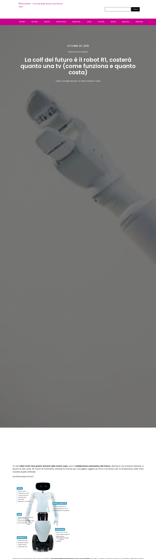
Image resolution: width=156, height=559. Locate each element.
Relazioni (76, 22)
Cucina (101, 22)
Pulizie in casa (93, 81)
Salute (47, 22)
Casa (89, 22)
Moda (113, 22)
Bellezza (125, 22)
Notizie (34, 22)
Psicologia (61, 22)
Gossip (22, 22)
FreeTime (139, 22)
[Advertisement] (78, 447)
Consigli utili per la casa (74, 81)
